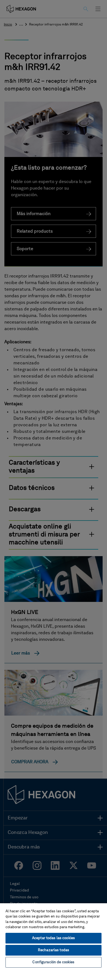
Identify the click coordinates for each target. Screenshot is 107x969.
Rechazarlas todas (53, 950)
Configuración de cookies (53, 962)
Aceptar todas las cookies (53, 938)
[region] (53, 936)
